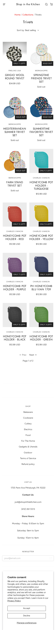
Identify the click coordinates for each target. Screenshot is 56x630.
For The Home (28, 441)
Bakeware (28, 412)
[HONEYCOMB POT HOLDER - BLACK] (15, 315)
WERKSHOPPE (41, 71)
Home (17, 14)
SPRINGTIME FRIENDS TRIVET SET (41, 78)
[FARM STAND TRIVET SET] (15, 161)
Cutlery (28, 423)
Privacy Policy (14, 600)
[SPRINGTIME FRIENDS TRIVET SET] (41, 54)
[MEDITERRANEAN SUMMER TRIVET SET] (15, 107)
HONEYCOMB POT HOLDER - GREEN (41, 338)
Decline (26, 615)
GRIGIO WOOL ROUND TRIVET (14, 76)
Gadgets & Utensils (28, 446)
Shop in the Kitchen (28, 4)
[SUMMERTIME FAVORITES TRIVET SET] (41, 107)
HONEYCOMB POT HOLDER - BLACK (14, 338)
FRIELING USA (14, 71)
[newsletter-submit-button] (50, 558)
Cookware (28, 418)
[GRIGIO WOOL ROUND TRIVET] (15, 54)
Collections (27, 14)
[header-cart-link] (51, 4)
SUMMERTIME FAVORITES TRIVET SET (41, 132)
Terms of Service (28, 458)
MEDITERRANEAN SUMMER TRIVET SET (14, 132)
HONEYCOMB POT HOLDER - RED (14, 237)
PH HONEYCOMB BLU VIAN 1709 (41, 287)
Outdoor (28, 452)
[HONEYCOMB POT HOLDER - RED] (15, 215)
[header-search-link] (46, 4)
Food (28, 435)
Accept (26, 608)
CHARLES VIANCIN (41, 178)
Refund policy (28, 464)
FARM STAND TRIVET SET (14, 184)
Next (31, 355)
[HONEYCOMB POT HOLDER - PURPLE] (15, 265)
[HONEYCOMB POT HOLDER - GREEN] (41, 315)
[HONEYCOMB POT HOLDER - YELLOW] (41, 215)
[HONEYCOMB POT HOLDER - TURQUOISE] (41, 161)
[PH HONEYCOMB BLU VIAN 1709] (41, 265)
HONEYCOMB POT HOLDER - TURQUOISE (41, 185)
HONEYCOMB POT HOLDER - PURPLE (14, 287)
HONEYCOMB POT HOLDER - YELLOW (41, 237)
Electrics (28, 429)
